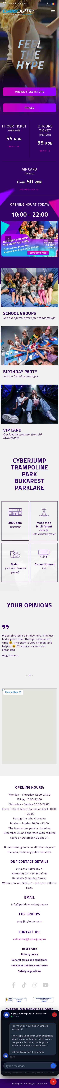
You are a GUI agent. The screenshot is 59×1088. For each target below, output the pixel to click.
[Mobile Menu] (53, 12)
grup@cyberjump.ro (29, 921)
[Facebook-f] (13, 985)
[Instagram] (35, 985)
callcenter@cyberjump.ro (29, 939)
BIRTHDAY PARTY (20, 371)
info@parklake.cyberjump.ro (29, 904)
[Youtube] (45, 985)
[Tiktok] (24, 985)
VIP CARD (12, 430)
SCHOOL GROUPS (19, 313)
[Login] (47, 3)
